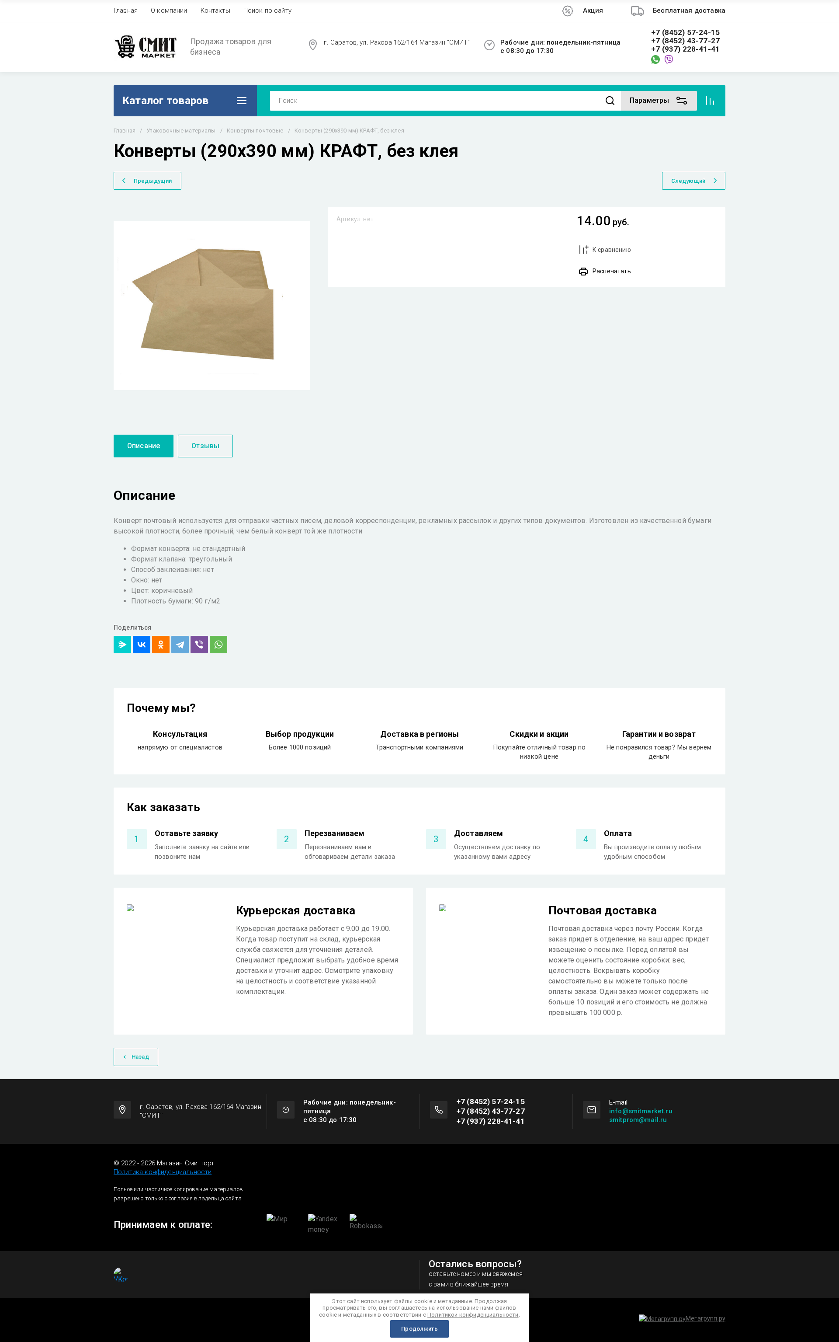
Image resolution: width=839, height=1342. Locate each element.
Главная (126, 10)
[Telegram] (180, 644)
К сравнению (612, 249)
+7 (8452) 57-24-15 (685, 32)
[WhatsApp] (218, 644)
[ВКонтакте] (141, 644)
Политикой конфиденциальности (472, 1314)
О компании (169, 10)
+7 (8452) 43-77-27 (685, 41)
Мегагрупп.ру (705, 1318)
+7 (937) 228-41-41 (685, 49)
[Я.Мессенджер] (122, 644)
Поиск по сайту (267, 10)
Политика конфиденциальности (162, 1172)
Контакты (215, 10)
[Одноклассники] (161, 644)
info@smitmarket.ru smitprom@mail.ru (641, 1115)
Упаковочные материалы (180, 130)
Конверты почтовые (255, 130)
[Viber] (199, 644)
